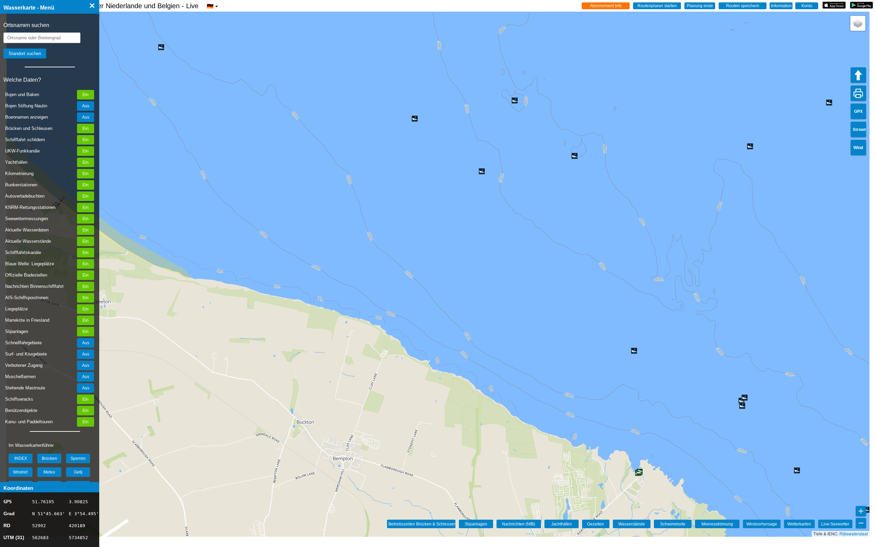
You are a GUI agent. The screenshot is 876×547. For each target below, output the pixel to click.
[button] (857, 23)
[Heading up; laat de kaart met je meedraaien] (858, 75)
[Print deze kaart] (858, 93)
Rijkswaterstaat (853, 533)
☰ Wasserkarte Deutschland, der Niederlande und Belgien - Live (108, 6)
